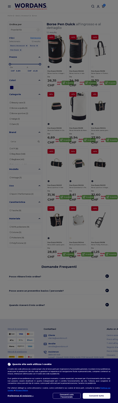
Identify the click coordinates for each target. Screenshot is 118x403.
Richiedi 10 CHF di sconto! (59, 217)
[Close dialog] (87, 169)
